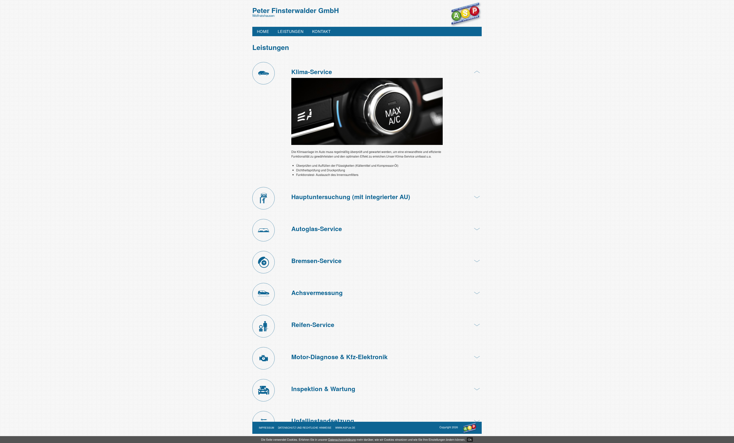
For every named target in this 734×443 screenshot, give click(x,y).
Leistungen (291, 31)
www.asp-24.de (345, 427)
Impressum (266, 427)
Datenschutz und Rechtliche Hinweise (304, 427)
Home (263, 31)
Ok (470, 439)
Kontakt (321, 31)
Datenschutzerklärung (342, 439)
